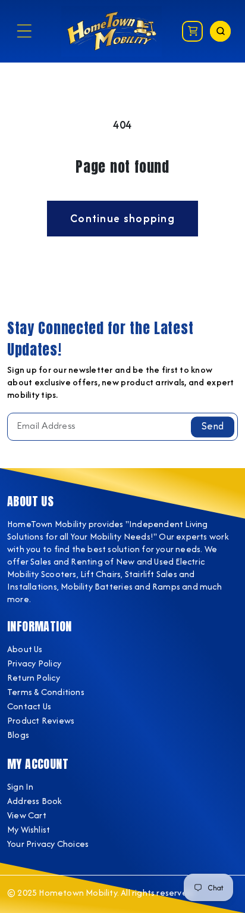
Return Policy (33, 677)
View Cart (26, 815)
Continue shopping (122, 218)
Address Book (34, 800)
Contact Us (29, 706)
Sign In (20, 786)
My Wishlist (28, 829)
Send (213, 426)
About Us (25, 649)
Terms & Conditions (45, 691)
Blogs (18, 734)
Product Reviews (40, 720)
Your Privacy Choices (48, 843)
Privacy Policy (34, 663)
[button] (24, 31)
